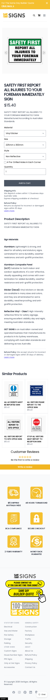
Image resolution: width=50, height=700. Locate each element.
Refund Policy (31, 655)
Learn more (9, 210)
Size (6, 139)
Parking (7, 643)
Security (28, 643)
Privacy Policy (31, 663)
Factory (28, 631)
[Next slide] (44, 53)
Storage (7, 639)
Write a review (25, 466)
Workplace (29, 635)
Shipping (29, 659)
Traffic (28, 639)
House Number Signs (13, 655)
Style (6, 150)
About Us (29, 651)
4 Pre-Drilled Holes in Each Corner (24, 162)
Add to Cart (25, 183)
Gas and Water (11, 631)
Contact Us (30, 667)
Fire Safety (9, 635)
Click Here (8, 6)
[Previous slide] (6, 53)
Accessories (9, 667)
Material (8, 127)
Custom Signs (10, 651)
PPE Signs (8, 659)
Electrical (8, 626)
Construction (31, 626)
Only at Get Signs (12, 663)
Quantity (8, 166)
